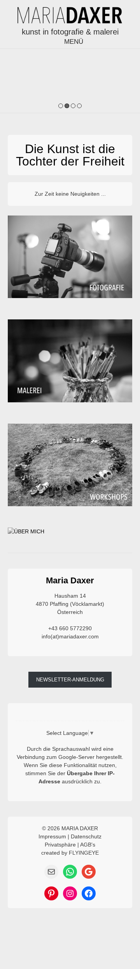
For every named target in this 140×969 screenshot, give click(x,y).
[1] (61, 106)
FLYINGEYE (84, 853)
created (50, 853)
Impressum (52, 836)
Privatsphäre (60, 844)
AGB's (87, 844)
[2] (67, 106)
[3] (73, 106)
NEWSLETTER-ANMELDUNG (70, 680)
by (64, 853)
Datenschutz (86, 836)
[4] (79, 106)
